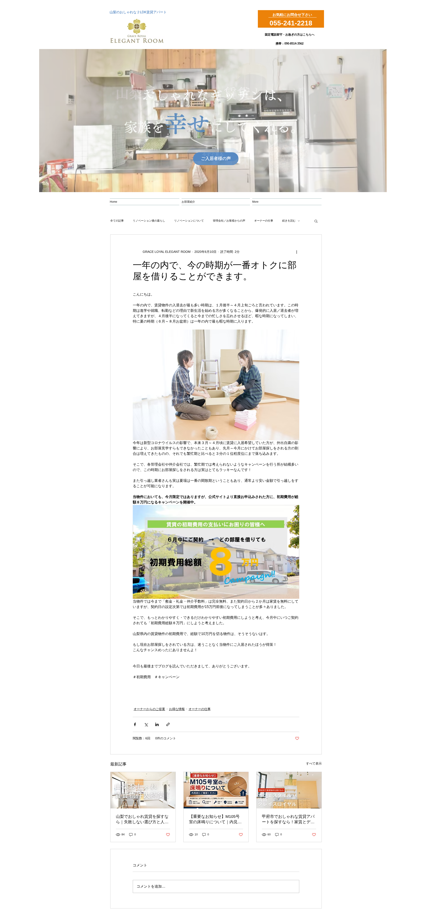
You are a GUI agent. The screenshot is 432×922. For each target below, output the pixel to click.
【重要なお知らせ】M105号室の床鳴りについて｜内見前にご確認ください (215, 819)
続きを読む (289, 220)
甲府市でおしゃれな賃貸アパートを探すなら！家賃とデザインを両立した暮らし (288, 819)
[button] (316, 221)
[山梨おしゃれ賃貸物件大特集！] (143, 790)
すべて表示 (314, 763)
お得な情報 (177, 709)
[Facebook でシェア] (135, 724)
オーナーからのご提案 (149, 709)
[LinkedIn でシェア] (157, 724)
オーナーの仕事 (263, 220)
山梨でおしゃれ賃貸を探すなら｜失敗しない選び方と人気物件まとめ (142, 819)
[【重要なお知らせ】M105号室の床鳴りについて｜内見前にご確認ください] (216, 790)
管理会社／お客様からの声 (229, 220)
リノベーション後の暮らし (149, 220)
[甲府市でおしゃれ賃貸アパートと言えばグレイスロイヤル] (289, 790)
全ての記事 (117, 220)
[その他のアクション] (296, 251)
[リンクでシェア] (168, 724)
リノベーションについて (189, 220)
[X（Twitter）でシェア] (146, 724)
